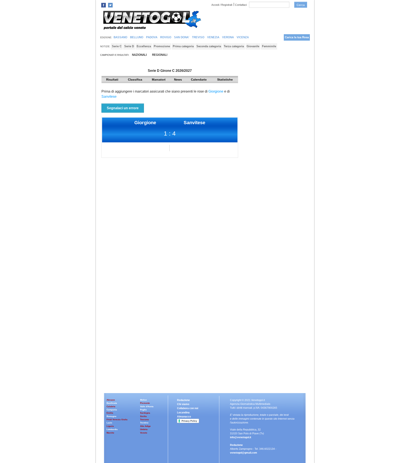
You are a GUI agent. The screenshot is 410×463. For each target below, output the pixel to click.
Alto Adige (145, 426)
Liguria (110, 426)
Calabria (111, 406)
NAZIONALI (139, 54)
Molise (143, 400)
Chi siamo (183, 404)
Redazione (183, 400)
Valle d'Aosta (147, 406)
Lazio (109, 423)
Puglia (143, 409)
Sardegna (145, 413)
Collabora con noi (187, 408)
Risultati (112, 79)
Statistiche (225, 79)
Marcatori (158, 79)
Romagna (111, 416)
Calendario (199, 79)
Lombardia (112, 429)
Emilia (110, 413)
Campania (112, 409)
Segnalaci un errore (123, 108)
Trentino (144, 423)
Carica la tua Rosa (297, 37)
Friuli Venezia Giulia (117, 419)
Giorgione (215, 91)
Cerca (301, 5)
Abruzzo (111, 400)
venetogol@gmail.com (243, 452)
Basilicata (112, 403)
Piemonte (145, 403)
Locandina (183, 412)
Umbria (144, 429)
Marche (110, 433)
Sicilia (143, 416)
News (178, 79)
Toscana (144, 419)
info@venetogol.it (240, 437)
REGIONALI (159, 54)
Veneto (143, 433)
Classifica (135, 79)
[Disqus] (169, 217)
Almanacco (184, 416)
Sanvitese (109, 96)
